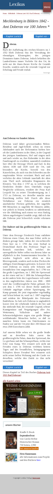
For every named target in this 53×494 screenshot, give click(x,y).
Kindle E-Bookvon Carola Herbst (28, 435)
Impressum (36, 478)
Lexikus (17, 4)
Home (5, 13)
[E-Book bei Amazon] (24, 417)
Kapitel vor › (42, 36)
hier (39, 460)
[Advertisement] (26, 103)
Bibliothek (11, 13)
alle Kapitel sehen (11, 380)
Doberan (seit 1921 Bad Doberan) (28, 13)
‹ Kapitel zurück (13, 36)
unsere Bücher (13, 425)
